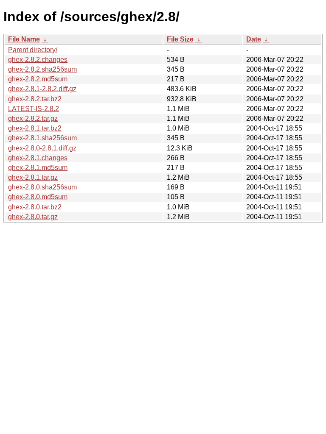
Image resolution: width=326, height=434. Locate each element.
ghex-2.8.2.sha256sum (42, 69)
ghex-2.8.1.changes (37, 157)
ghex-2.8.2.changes (37, 59)
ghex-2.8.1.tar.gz (33, 177)
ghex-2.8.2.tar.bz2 (35, 99)
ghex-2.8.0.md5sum (37, 196)
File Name (24, 39)
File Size (180, 39)
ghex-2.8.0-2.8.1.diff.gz (42, 148)
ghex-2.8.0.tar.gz (33, 216)
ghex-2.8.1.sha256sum (42, 138)
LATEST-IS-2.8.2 (33, 108)
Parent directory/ (32, 49)
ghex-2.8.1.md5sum (37, 167)
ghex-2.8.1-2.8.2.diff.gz (42, 88)
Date (253, 39)
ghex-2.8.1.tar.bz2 (35, 128)
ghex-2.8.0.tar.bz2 (35, 207)
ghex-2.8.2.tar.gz (33, 118)
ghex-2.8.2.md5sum (37, 79)
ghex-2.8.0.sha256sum (42, 187)
